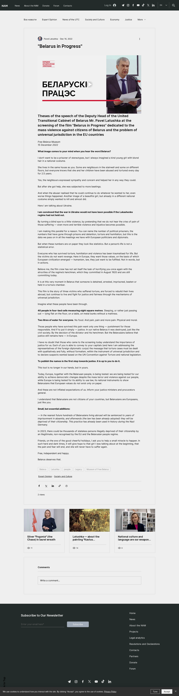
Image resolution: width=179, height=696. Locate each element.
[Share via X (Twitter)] (46, 486)
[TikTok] (143, 5)
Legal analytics (137, 637)
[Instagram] (128, 5)
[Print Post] (66, 486)
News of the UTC (71, 19)
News (132, 619)
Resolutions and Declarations (143, 644)
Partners (133, 656)
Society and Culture (95, 19)
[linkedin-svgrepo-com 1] (153, 5)
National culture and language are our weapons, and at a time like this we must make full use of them (134, 538)
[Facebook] (133, 5)
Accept (167, 691)
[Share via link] (59, 486)
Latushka (55, 469)
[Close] (175, 691)
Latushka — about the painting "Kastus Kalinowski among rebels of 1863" (89, 538)
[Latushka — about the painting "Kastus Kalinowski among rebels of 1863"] (89, 520)
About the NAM (137, 625)
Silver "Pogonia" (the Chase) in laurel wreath (41, 538)
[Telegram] (123, 5)
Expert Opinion (49, 19)
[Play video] (89, 84)
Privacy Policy (110, 691)
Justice (128, 19)
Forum (132, 668)
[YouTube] (138, 5)
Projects (133, 631)
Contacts (134, 650)
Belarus (43, 469)
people (67, 469)
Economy (114, 19)
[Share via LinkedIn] (52, 486)
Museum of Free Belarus (98, 469)
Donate (133, 662)
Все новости (30, 19)
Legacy (78, 469)
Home (132, 613)
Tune (155, 691)
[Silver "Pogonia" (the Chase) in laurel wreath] (44, 520)
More (140, 19)
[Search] (173, 5)
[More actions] (139, 38)
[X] (148, 5)
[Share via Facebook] (39, 486)
